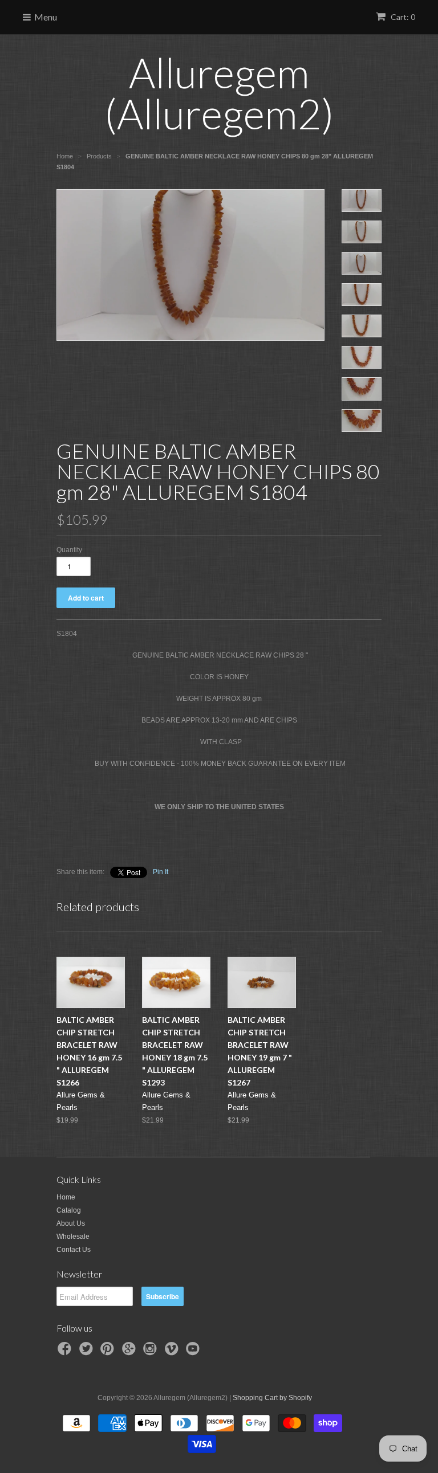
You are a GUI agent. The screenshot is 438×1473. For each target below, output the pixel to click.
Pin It (160, 872)
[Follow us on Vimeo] (173, 1352)
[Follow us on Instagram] (151, 1352)
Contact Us (73, 1250)
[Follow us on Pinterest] (108, 1352)
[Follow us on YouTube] (194, 1352)
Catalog (68, 1210)
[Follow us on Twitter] (87, 1352)
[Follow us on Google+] (130, 1352)
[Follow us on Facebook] (66, 1352)
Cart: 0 (402, 17)
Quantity (69, 550)
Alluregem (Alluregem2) (219, 93)
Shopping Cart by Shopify (272, 1398)
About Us (70, 1223)
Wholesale (73, 1237)
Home (65, 1197)
